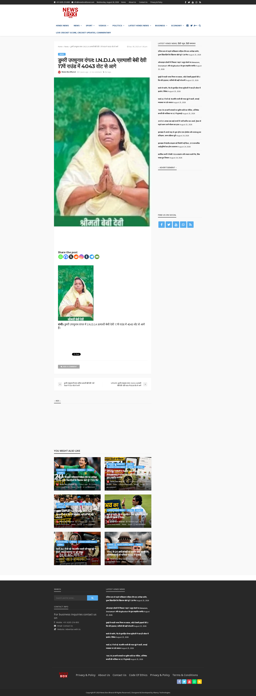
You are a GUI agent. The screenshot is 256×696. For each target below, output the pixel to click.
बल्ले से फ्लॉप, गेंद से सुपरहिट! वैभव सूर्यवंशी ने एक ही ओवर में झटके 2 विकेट (127, 516)
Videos (102, 25)
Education (62, 542)
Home (123, 2)
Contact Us (143, 2)
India (129, 464)
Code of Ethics (138, 675)
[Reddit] (76, 256)
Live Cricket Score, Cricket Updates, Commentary (83, 32)
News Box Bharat (69, 72)
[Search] (199, 25)
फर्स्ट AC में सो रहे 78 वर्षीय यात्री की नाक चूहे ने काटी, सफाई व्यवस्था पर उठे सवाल (76, 551)
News (77, 25)
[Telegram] (91, 256)
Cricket (61, 470)
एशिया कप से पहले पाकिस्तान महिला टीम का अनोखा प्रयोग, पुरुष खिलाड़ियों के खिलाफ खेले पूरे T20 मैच (77, 479)
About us (132, 2)
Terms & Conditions (185, 675)
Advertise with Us (73, 629)
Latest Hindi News (138, 25)
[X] (71, 256)
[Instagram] (81, 256)
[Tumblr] (86, 256)
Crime (110, 464)
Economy (176, 25)
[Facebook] (65, 256)
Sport (89, 25)
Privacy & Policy (156, 2)
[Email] (97, 256)
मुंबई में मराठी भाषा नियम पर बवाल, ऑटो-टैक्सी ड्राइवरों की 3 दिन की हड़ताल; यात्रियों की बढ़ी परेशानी (74, 514)
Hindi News (62, 25)
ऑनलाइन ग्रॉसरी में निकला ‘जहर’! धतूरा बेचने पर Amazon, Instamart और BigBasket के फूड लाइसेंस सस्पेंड (127, 474)
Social (140, 467)
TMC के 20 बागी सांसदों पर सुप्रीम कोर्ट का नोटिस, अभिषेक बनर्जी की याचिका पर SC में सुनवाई (128, 553)
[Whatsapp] (60, 256)
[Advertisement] (153, 13)
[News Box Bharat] (70, 13)
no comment (97, 72)
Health (120, 464)
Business (160, 25)
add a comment (70, 366)
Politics (117, 25)
